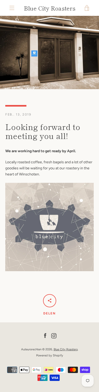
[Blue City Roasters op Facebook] (45, 335)
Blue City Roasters (50, 7)
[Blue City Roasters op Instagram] (53, 335)
